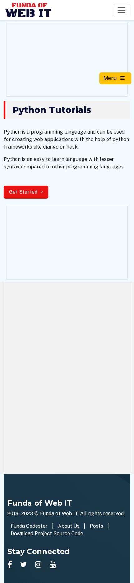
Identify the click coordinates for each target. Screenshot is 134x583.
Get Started (24, 192)
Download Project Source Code (47, 533)
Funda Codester (29, 526)
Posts (96, 526)
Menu (110, 78)
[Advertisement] (67, 59)
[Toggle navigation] (121, 10)
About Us (68, 526)
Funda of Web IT (59, 513)
